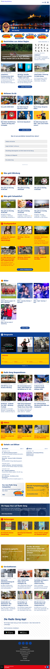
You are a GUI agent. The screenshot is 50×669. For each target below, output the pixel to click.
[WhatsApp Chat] (47, 30)
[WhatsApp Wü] (30, 643)
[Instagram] (23, 643)
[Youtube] (26, 643)
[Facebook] (19, 643)
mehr (22, 448)
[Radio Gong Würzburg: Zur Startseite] (6, 2)
